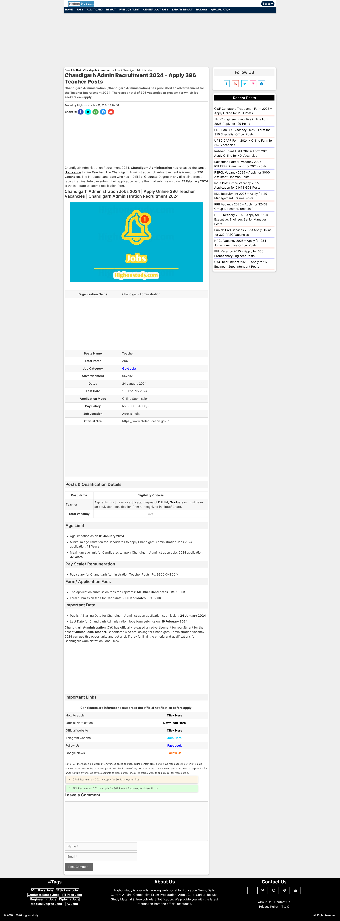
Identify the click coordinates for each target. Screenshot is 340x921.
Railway (201, 9)
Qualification (220, 9)
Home (69, 9)
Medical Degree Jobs (47, 904)
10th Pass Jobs (42, 890)
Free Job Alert (129, 9)
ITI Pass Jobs (72, 895)
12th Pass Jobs (67, 890)
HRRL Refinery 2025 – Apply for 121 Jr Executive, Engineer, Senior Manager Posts (241, 219)
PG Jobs (72, 904)
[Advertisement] (170, 38)
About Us (264, 902)
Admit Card (95, 9)
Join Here (174, 738)
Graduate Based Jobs (44, 895)
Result (111, 9)
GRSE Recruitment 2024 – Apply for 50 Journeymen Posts (107, 779)
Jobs (79, 9)
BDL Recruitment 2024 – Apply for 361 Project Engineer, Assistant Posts (115, 788)
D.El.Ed (137, 176)
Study (81, 3)
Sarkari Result (182, 9)
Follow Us (175, 753)
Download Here (174, 723)
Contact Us (282, 902)
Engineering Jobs (43, 899)
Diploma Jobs (69, 899)
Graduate (151, 176)
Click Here (174, 715)
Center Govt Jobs (155, 9)
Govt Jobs (129, 368)
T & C (285, 906)
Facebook (174, 745)
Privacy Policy (269, 906)
